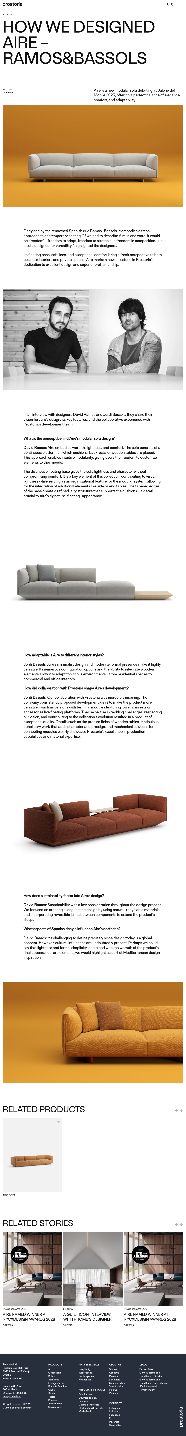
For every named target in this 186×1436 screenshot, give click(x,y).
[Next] (181, 1111)
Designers (9, 92)
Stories (9, 14)
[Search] (167, 4)
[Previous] (177, 1111)
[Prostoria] (12, 4)
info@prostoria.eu (12, 1378)
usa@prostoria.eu (12, 1396)
